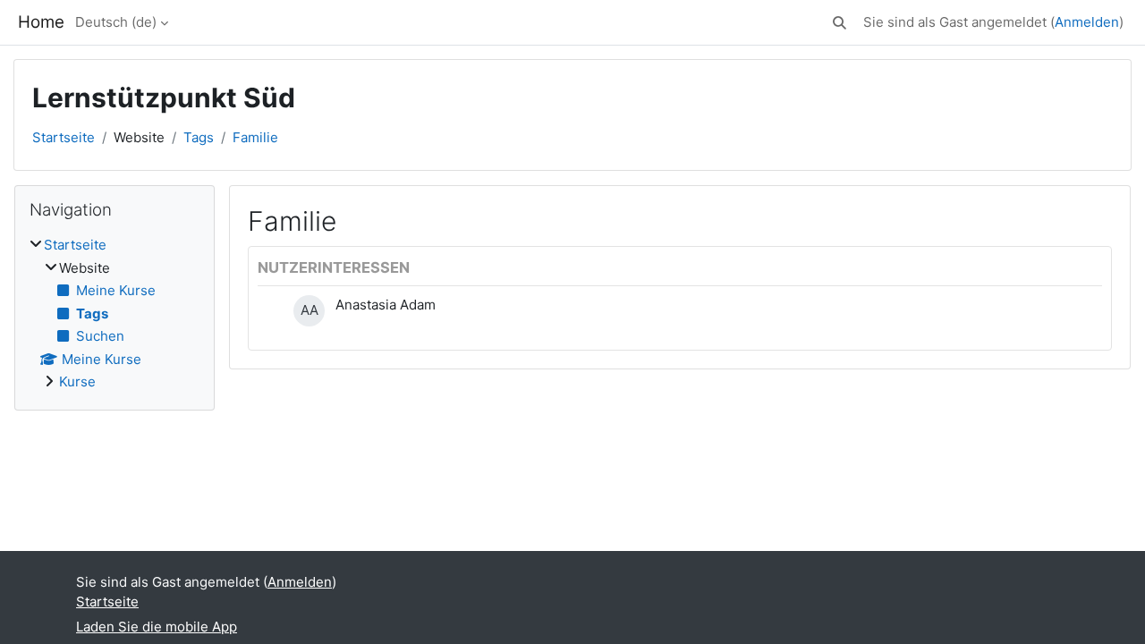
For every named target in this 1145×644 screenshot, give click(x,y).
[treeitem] (114, 314)
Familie (255, 137)
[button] (839, 23)
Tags (198, 137)
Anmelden (1087, 21)
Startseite (63, 137)
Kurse (77, 381)
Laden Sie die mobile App (156, 626)
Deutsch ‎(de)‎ (116, 21)
